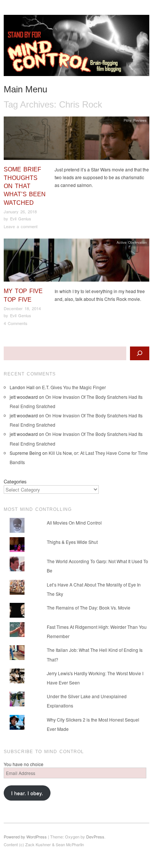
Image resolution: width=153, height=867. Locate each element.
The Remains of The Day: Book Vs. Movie (88, 607)
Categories (15, 481)
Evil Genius (20, 218)
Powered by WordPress (25, 837)
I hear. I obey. (27, 793)
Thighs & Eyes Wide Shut (72, 542)
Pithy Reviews (135, 120)
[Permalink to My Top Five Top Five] (76, 262)
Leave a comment (21, 226)
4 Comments (15, 323)
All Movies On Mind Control (74, 522)
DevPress (95, 837)
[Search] (139, 353)
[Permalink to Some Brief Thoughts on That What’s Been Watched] (76, 140)
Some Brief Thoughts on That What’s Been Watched (25, 186)
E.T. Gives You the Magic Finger (74, 387)
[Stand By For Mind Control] (76, 48)
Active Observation (132, 242)
